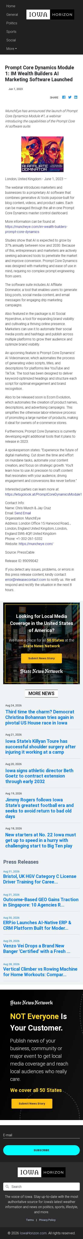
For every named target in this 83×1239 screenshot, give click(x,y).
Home (12, 6)
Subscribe (41, 1150)
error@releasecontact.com (25, 579)
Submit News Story (41, 658)
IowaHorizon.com (33, 1233)
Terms (30, 1220)
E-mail (7, 1135)
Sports (11, 31)
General (12, 14)
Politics (11, 23)
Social (11, 40)
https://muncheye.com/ (36, 544)
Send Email (22, 513)
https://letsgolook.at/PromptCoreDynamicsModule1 (43, 494)
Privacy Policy (47, 1220)
